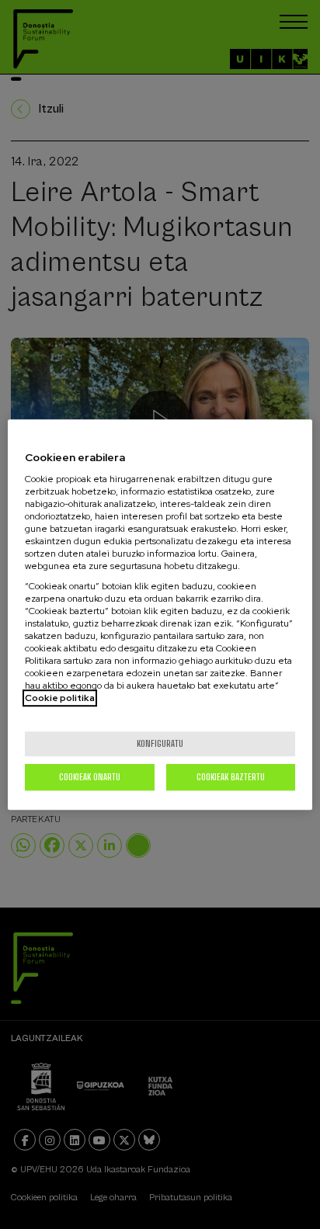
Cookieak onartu (89, 777)
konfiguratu (160, 743)
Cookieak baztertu (231, 777)
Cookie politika (60, 698)
